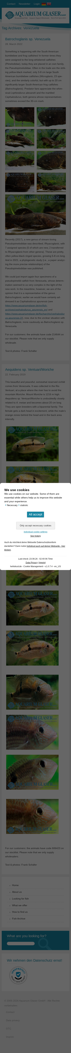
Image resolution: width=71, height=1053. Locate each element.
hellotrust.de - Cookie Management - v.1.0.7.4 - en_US (35, 566)
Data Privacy (32, 562)
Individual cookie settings (35, 532)
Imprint (42, 562)
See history (35, 536)
